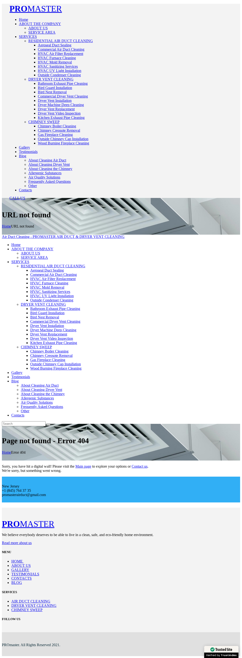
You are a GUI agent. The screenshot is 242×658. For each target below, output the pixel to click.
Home (6, 226)
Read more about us (17, 543)
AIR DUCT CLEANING (30, 601)
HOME (17, 561)
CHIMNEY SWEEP (27, 610)
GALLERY (20, 570)
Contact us (139, 466)
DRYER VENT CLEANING (33, 606)
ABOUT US (21, 566)
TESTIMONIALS (25, 574)
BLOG (16, 583)
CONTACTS (21, 578)
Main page (83, 466)
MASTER (35, 8)
